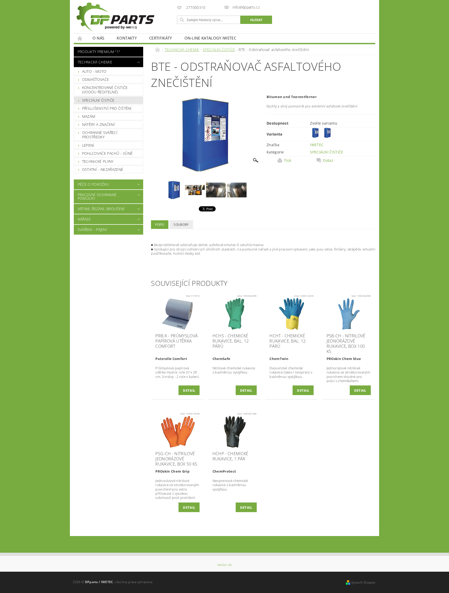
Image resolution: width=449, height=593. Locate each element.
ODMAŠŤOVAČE (95, 79)
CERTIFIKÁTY (160, 38)
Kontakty (127, 38)
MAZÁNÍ (89, 116)
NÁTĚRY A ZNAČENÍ (98, 124)
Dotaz (328, 160)
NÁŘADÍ (84, 219)
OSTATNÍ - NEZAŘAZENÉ (102, 169)
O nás (98, 38)
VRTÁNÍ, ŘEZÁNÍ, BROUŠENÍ (101, 208)
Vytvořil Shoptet (363, 582)
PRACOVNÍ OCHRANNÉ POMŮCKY (97, 196)
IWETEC (316, 144)
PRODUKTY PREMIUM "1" (99, 51)
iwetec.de (224, 564)
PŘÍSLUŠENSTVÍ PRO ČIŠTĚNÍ (107, 108)
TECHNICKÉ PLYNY (98, 161)
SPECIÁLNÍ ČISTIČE (98, 100)
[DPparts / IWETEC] (115, 17)
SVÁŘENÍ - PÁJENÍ (92, 229)
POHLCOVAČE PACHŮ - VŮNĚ (107, 153)
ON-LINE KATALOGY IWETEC (210, 38)
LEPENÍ (88, 145)
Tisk (287, 160)
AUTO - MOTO (94, 71)
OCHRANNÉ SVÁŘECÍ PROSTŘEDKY (99, 135)
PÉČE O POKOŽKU (93, 184)
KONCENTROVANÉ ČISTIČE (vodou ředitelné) (105, 90)
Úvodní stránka (80, 38)
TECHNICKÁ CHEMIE (95, 62)
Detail (189, 390)
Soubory (181, 224)
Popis (159, 224)
